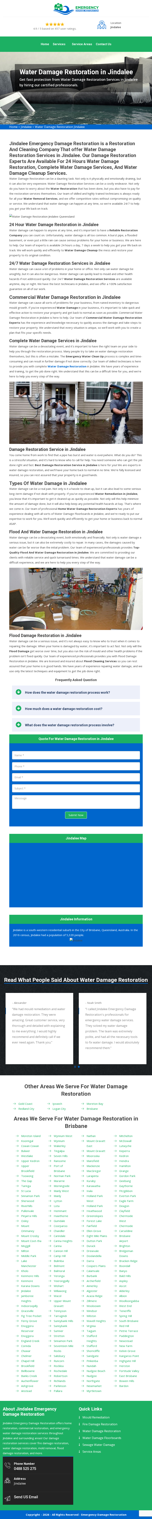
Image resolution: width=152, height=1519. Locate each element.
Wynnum (59, 1141)
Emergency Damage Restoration (103, 1514)
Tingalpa (59, 1151)
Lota (57, 1206)
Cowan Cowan (30, 1146)
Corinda (26, 1346)
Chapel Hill (27, 1361)
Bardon (123, 1386)
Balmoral (59, 1271)
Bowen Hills (126, 1381)
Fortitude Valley (129, 1371)
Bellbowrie (28, 1371)
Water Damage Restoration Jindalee (60, 127)
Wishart (59, 1286)
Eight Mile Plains (97, 1236)
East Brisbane (128, 1376)
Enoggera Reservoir (27, 1328)
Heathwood (94, 1211)
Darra (90, 1261)
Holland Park (95, 1206)
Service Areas (82, 44)
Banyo (123, 1271)
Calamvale (93, 1271)
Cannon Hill (61, 1251)
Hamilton (125, 1166)
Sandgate (93, 1356)
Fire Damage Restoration (99, 1424)
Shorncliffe (93, 1351)
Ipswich (57, 1104)
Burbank (92, 1276)
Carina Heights (63, 1241)
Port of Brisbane (59, 1168)
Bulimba (59, 1261)
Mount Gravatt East (96, 1143)
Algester (92, 1291)
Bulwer (25, 1151)
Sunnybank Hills (63, 1321)
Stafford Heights (92, 1338)
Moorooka (93, 1156)
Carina (58, 1246)
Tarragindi (60, 1316)
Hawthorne (61, 1216)
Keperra (124, 1151)
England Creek (30, 1341)
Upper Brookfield (27, 1168)
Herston (124, 1366)
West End (125, 1306)
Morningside (62, 1186)
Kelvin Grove (127, 1351)
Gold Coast (25, 1104)
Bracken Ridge (128, 1261)
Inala (89, 1191)
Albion (123, 1296)
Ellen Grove (94, 1231)
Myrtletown (94, 1391)
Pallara (58, 1391)
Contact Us (103, 44)
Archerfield (93, 1281)
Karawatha (93, 1186)
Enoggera (27, 1336)
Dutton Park (94, 1241)
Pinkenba (92, 1361)
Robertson (60, 1376)
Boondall (124, 1266)
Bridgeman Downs (126, 1253)
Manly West (61, 1191)
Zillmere (92, 1301)
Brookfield (27, 1366)
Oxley (25, 1221)
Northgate (93, 1381)
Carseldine (126, 1231)
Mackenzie (93, 1166)
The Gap (26, 1181)
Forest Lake (94, 1221)
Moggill (25, 1246)
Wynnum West (63, 1136)
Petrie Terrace (128, 1331)
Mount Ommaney (27, 1228)
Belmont (59, 1266)
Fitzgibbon (126, 1191)
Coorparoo (60, 1226)
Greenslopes (95, 1216)
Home (45, 44)
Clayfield (124, 1211)
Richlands (60, 1381)
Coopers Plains (96, 1266)
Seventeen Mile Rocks (63, 1348)
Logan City (59, 1109)
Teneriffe (125, 1311)
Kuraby (91, 1181)
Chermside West (126, 1218)
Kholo (24, 1271)
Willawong (60, 1291)
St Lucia (26, 1191)
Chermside (126, 1226)
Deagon (124, 1206)
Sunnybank (60, 1326)
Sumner (58, 1331)
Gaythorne (126, 1186)
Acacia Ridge (95, 1296)
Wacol (57, 1296)
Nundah (91, 1366)
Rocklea (59, 1366)
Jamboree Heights (27, 1298)
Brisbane (92, 1109)
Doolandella (94, 1256)
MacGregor (94, 1171)
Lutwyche (125, 1146)
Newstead (126, 1341)
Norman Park (62, 1176)
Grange (124, 1171)
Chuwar (26, 1351)
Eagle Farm (126, 1201)
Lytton (58, 1201)
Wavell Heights (96, 1321)
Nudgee (92, 1376)
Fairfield (92, 1226)
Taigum (91, 1331)
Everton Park (127, 1196)
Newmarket (94, 1386)
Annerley (92, 1286)
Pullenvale (27, 1211)
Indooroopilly (29, 1306)
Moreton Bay (95, 1104)
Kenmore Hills (30, 1276)
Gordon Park (127, 1176)
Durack (91, 1246)
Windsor (92, 1311)
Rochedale (60, 1371)
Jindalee (26, 127)
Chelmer (26, 1356)
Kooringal (27, 1141)
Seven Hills (61, 1156)
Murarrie (59, 1181)
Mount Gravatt (96, 1151)
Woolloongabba (129, 1301)
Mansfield (93, 1161)
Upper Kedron (30, 1161)
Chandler (59, 1231)
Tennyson (60, 1311)
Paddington (126, 1336)
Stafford (92, 1346)
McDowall (125, 1141)
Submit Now (76, 815)
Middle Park (28, 1256)
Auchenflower (30, 1381)
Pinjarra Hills (29, 1216)
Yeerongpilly (62, 1281)
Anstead (26, 1391)
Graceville (27, 1311)
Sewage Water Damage (98, 1445)
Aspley (123, 1281)
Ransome (60, 1161)
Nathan (91, 1136)
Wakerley (60, 1146)
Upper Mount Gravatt (62, 1303)
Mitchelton (126, 1136)
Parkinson (60, 1386)
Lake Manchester (28, 1263)
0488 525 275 (25, 1468)
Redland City (26, 1109)
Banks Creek (29, 1376)
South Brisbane (128, 1321)
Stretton (59, 1336)
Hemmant (60, 1211)
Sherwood (27, 1201)
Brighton (124, 1246)
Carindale (59, 1236)
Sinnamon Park (30, 1196)
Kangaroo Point (129, 1356)
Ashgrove (27, 1386)
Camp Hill (60, 1256)
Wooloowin (94, 1306)
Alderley (124, 1291)
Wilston (91, 1316)
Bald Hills (125, 1276)
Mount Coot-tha (31, 1241)
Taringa (26, 1186)
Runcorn (59, 1361)
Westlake (27, 1156)
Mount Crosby (30, 1236)
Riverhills (26, 1206)
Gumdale (59, 1221)
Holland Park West (95, 1198)
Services (59, 44)
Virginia (91, 1326)
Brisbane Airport (124, 1238)
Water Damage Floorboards (101, 1438)
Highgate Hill (127, 1361)
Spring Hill (125, 1316)
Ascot (122, 1286)
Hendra (124, 1161)
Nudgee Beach (96, 1371)
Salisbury (59, 1356)
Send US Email (26, 1497)
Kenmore (27, 1281)
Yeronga (59, 1276)
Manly (57, 1196)
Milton (25, 1251)
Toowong (27, 1176)
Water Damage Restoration (101, 1431)
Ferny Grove (29, 1321)
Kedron (124, 1156)
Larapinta (92, 1176)
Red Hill (124, 1326)
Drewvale (93, 1251)
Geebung (125, 1181)
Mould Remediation (96, 1417)
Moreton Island (31, 1136)
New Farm (125, 1346)
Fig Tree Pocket (31, 1316)
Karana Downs (30, 1286)
